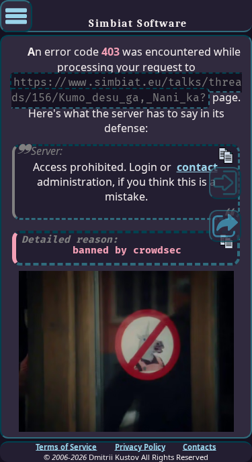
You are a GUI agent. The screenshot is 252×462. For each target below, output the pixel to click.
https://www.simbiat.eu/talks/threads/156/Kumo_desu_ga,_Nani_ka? (126, 90)
